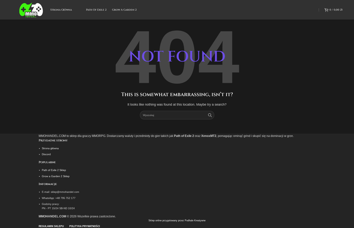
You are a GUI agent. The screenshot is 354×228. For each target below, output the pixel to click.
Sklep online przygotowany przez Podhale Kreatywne (177, 220)
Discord (46, 154)
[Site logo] (31, 9)
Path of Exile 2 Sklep (54, 170)
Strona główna (50, 148)
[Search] (210, 115)
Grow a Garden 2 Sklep (55, 176)
